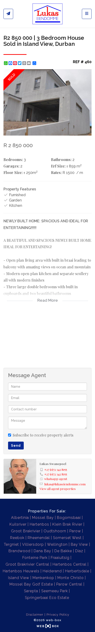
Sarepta (31, 591)
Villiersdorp (33, 544)
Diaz (79, 551)
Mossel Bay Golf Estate (31, 584)
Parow (75, 531)
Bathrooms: (61, 159)
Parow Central (69, 584)
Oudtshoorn (55, 531)
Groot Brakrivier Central (27, 564)
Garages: (11, 166)
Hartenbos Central (69, 564)
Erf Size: (58, 166)
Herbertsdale (77, 571)
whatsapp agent (55, 479)
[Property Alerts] (8, 14)
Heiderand (52, 571)
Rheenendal (39, 538)
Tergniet (11, 544)
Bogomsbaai (69, 517)
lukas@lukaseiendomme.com (65, 484)
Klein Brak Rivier (67, 524)
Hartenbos (39, 524)
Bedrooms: (13, 159)
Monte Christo (70, 578)
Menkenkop (43, 578)
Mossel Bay (43, 517)
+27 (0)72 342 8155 (55, 469)
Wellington (57, 544)
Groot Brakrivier (25, 531)
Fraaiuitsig (60, 557)
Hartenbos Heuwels (21, 571)
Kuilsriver (18, 524)
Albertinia (20, 517)
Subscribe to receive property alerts (43, 435)
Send (16, 445)
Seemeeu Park (54, 591)
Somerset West (67, 538)
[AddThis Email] (29, 63)
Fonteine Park (35, 557)
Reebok (17, 538)
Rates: (56, 172)
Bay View (79, 544)
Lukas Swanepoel (53, 464)
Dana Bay (42, 551)
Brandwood (19, 551)
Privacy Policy (58, 614)
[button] (87, 73)
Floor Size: (13, 172)
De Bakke (63, 551)
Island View (18, 578)
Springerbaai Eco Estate (47, 597)
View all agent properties (58, 488)
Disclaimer (34, 614)
